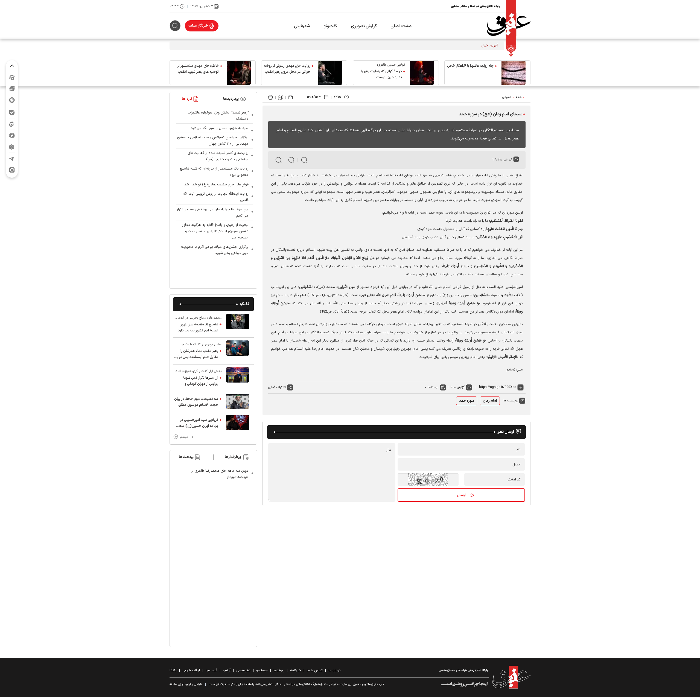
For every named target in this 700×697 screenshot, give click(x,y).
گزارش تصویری (364, 26)
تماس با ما (315, 670)
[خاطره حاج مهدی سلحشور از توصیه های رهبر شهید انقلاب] (239, 73)
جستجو (262, 670)
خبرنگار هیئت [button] (198, 25)
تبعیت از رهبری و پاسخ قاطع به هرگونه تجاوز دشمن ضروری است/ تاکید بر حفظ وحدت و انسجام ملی (215, 231)
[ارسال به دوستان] (290, 97)
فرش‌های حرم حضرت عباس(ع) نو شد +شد (216, 184)
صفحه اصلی (401, 26)
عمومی (506, 97)
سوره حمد (466, 401)
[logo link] (508, 26)
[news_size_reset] (291, 159)
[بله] (12, 112)
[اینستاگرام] (12, 170)
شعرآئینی (302, 26)
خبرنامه (295, 670)
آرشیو (227, 670)
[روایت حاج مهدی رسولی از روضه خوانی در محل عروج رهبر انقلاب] (330, 73)
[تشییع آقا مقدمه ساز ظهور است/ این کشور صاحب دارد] (237, 324)
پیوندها (278, 670)
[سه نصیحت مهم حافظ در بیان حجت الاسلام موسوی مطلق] (237, 401)
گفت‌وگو (330, 26)
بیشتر (184, 436)
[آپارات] (12, 77)
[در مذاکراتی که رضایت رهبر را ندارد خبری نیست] (422, 73)
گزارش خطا (457, 387)
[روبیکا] (12, 147)
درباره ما (334, 670)
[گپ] (12, 135)
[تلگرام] (12, 158)
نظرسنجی (243, 670)
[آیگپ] (12, 100)
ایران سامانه (176, 684)
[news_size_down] (278, 159)
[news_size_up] (304, 159)
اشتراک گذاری (277, 387)
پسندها (432, 387)
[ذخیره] (280, 97)
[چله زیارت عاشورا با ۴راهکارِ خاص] (513, 73)
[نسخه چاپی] (270, 97)
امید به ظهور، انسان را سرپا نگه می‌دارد (220, 128)
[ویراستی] (12, 88)
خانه (519, 97)
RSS (173, 670)
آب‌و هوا (211, 670)
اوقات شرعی (191, 670)
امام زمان (490, 401)
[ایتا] (12, 124)
